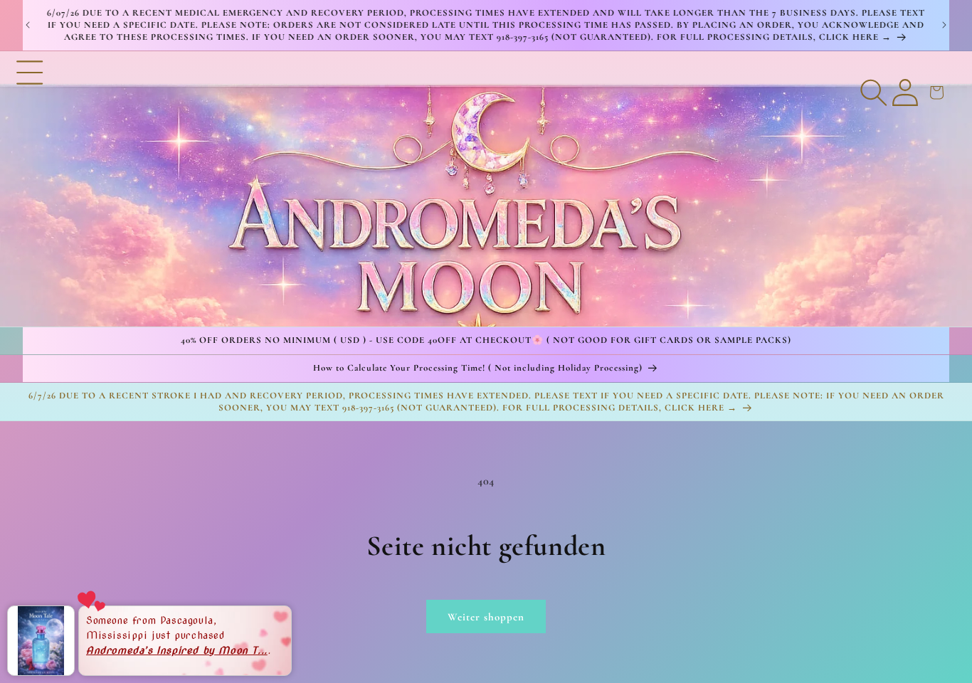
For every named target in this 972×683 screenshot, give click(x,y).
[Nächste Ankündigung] (944, 24)
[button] (30, 188)
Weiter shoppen (486, 616)
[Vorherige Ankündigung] (27, 24)
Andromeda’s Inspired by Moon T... (177, 649)
